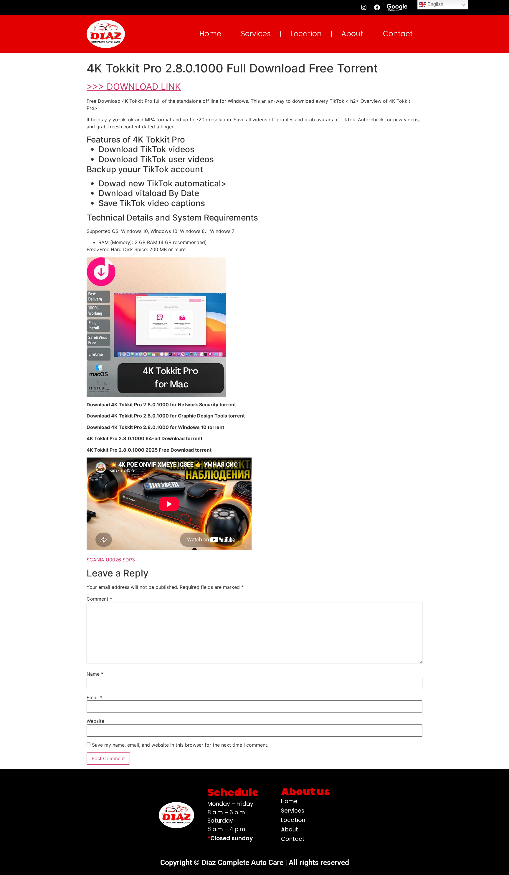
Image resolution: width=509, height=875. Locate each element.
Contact (398, 34)
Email (95, 697)
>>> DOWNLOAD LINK (134, 86)
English (434, 4)
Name (95, 674)
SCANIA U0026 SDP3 (111, 560)
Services (256, 34)
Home (210, 34)
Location (306, 34)
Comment (99, 598)
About (352, 34)
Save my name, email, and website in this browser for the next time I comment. (180, 745)
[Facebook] (377, 7)
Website (95, 721)
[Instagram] (364, 7)
